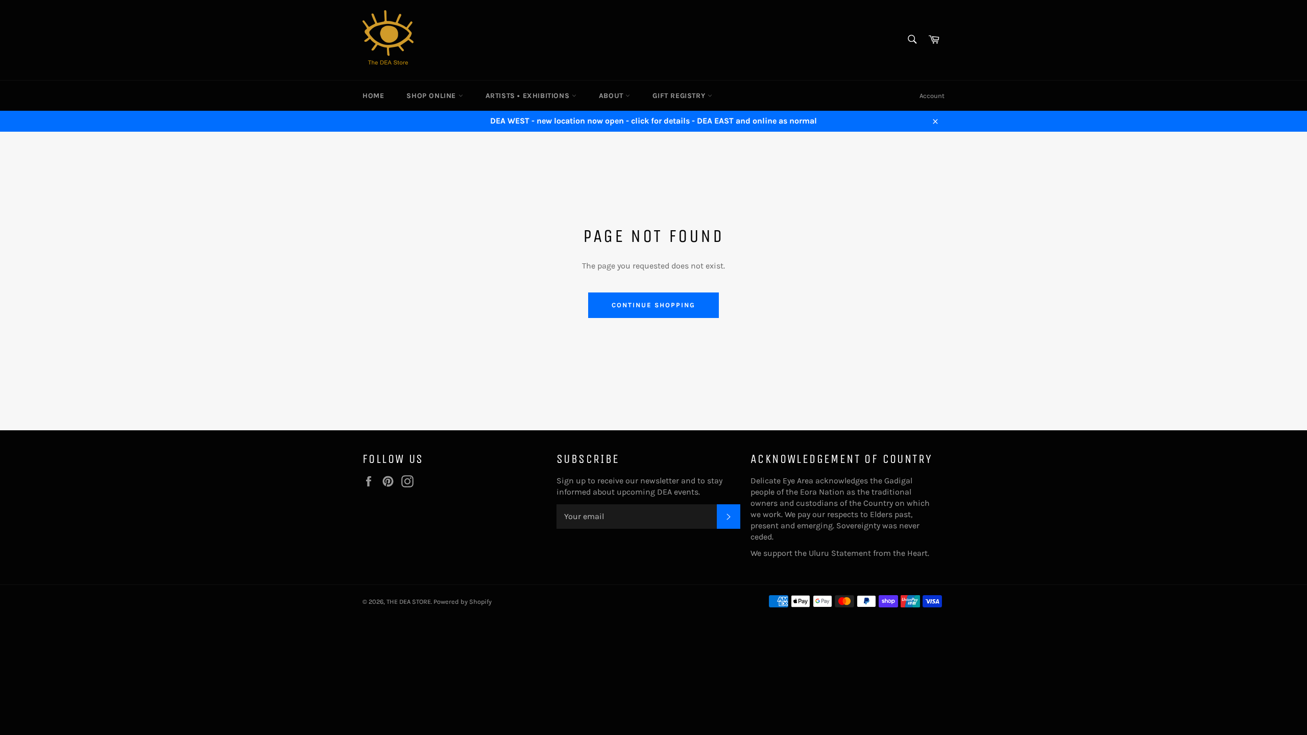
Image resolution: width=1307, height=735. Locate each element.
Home (373, 95)
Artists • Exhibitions (529, 95)
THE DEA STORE (408, 601)
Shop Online (432, 95)
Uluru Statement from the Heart (868, 553)
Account (932, 96)
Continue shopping (653, 305)
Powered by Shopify (462, 601)
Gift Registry (679, 95)
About (612, 95)
